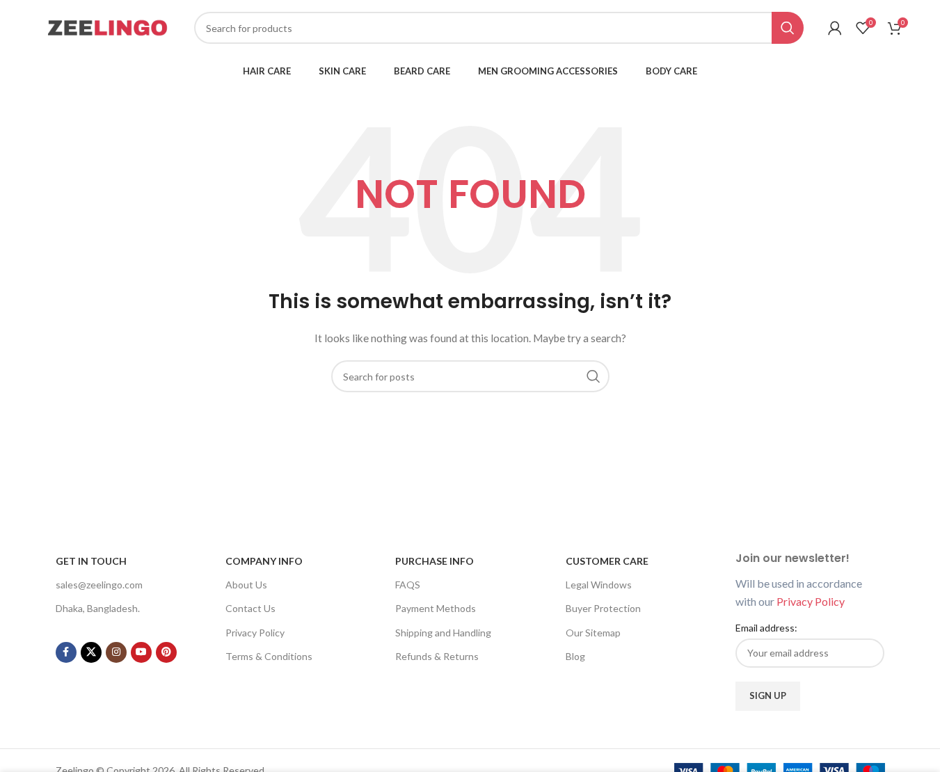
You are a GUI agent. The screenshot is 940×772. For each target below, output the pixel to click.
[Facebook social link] (66, 652)
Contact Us (250, 608)
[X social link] (91, 652)
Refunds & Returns (437, 656)
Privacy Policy (255, 632)
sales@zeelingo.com (99, 584)
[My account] (835, 28)
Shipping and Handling (443, 632)
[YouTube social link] (141, 652)
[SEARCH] (788, 28)
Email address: (766, 628)
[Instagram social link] (116, 652)
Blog (575, 656)
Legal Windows (599, 584)
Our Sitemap (593, 632)
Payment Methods (435, 608)
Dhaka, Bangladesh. (98, 608)
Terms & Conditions (268, 656)
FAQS (407, 584)
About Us (246, 584)
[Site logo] (107, 27)
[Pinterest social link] (166, 652)
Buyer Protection (603, 608)
